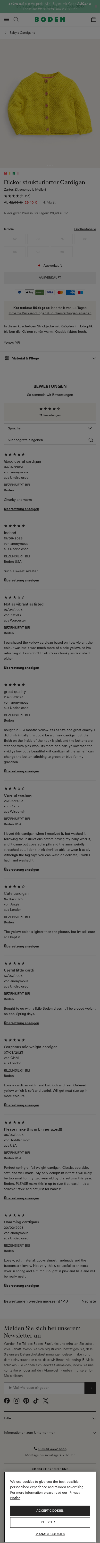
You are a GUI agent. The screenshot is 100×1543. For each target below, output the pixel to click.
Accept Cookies (50, 1510)
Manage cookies (50, 1534)
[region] (50, 1507)
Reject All (50, 1522)
